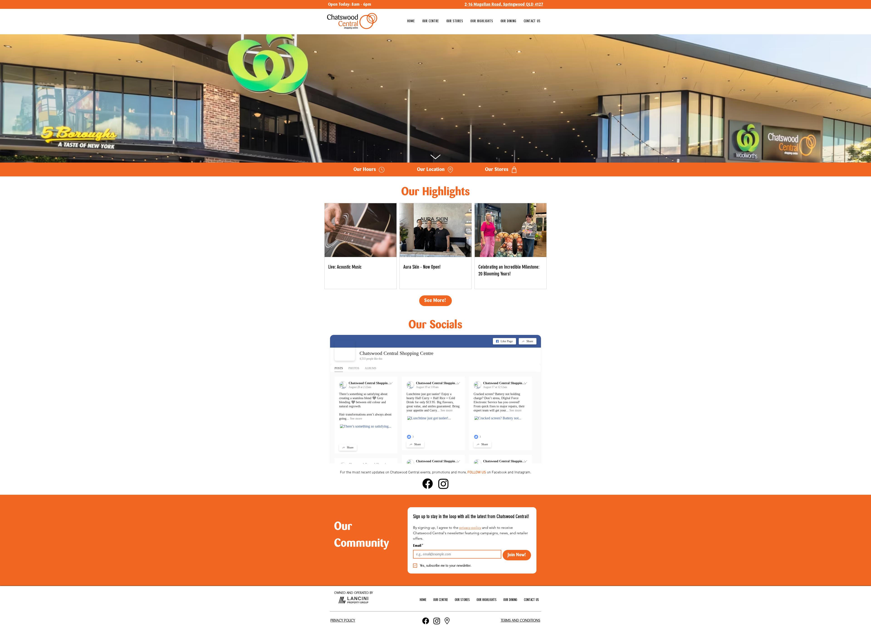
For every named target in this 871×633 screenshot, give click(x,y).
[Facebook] (427, 483)
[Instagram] (443, 483)
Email (418, 546)
